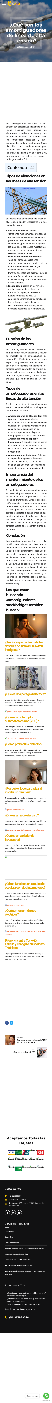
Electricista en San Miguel (16, 1296)
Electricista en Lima (12, 1243)
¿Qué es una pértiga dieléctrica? (25, 694)
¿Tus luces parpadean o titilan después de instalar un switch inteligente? (24, 646)
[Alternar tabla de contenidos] (30, 166)
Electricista (9, 1237)
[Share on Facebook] (7, 1023)
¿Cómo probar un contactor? (23, 744)
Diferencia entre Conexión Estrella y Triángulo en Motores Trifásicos (24, 944)
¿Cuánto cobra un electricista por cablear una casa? (26, 1293)
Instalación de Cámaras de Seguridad (18, 1265)
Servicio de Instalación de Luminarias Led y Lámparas (24, 1248)
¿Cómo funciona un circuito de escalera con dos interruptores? (25, 885)
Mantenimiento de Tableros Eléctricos (18, 1260)
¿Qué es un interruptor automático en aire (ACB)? (22, 719)
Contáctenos (9, 1231)
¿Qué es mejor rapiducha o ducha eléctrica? (23, 1304)
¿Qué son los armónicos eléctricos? (20, 912)
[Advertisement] (26, 95)
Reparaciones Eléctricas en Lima (16, 1254)
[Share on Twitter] (11, 1023)
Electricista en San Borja (16, 1301)
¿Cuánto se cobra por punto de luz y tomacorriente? (26, 1299)
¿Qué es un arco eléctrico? (22, 815)
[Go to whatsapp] (46, 1396)
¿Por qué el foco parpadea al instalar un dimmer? (23, 790)
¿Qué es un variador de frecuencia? (19, 837)
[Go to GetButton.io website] (46, 1400)
